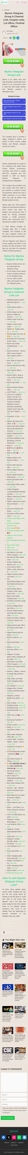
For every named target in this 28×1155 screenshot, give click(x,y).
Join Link (10, 309)
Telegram (6, 10)
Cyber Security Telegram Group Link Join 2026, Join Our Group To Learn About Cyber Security (20, 974)
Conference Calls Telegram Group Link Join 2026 (19, 1016)
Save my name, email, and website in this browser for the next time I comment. (15, 1110)
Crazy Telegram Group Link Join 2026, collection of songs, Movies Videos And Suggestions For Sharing (20, 1037)
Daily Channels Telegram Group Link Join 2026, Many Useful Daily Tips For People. (7, 953)
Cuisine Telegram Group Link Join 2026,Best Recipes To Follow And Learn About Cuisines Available (20, 996)
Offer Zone (11, 547)
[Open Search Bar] (17, 2)
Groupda (10, 31)
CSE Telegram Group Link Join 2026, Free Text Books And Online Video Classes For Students (7, 1057)
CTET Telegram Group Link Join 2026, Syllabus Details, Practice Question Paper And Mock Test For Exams (7, 1017)
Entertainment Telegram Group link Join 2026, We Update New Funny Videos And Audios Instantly (7, 974)
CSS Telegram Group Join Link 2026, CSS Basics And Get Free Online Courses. (20, 1057)
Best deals (10, 528)
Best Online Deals (13, 545)
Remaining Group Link (14, 873)
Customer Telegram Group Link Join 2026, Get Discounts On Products (7, 994)
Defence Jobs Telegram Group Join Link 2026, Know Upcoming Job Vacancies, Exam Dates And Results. (20, 953)
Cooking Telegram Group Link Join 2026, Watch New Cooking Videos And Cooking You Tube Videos (7, 1038)
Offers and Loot (12, 550)
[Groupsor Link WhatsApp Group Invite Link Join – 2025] (4, 2)
